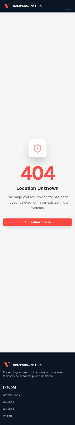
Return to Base (40, 222)
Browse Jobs (11, 395)
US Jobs (8, 402)
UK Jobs (8, 408)
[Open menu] (68, 6)
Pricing (7, 415)
